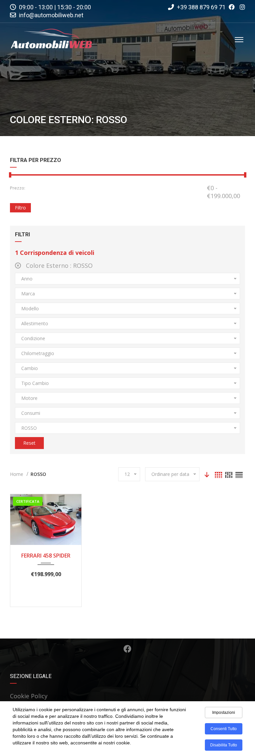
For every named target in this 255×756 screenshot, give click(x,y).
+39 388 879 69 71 (200, 7)
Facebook (127, 649)
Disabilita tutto (223, 745)
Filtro (20, 207)
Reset (29, 443)
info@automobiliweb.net (51, 15)
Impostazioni (223, 712)
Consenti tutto (224, 728)
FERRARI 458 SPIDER (45, 555)
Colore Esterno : (58, 265)
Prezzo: (17, 188)
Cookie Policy (28, 696)
